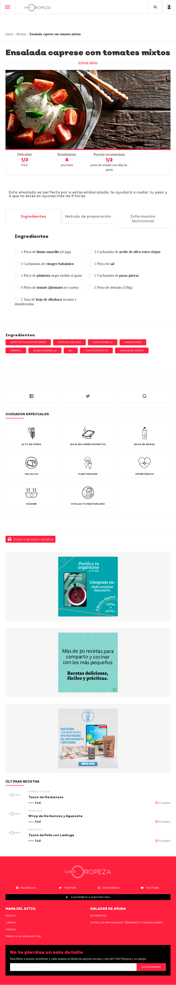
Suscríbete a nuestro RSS (90, 897)
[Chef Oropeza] (37, 7)
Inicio (9, 34)
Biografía (98, 915)
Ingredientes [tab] (33, 216)
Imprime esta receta (32, 539)
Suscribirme (151, 966)
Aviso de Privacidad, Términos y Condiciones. (126, 922)
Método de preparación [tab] (88, 216)
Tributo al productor (23, 936)
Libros (11, 922)
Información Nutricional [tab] (142, 218)
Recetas (21, 34)
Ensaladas (88, 63)
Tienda (11, 929)
